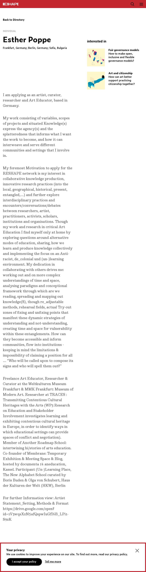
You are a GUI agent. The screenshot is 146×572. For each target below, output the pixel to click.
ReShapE (11, 4)
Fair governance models (123, 50)
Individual (9, 31)
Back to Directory (13, 20)
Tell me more (53, 561)
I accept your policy (24, 561)
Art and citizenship (120, 73)
